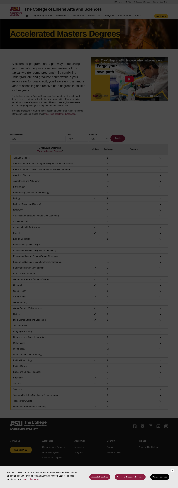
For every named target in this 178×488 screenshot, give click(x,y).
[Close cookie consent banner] (172, 470)
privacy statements (30, 479)
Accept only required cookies (130, 477)
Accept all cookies (99, 477)
